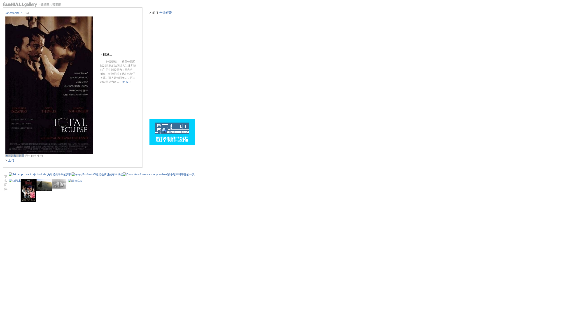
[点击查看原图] (49, 152)
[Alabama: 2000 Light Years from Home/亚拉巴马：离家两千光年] (44, 189)
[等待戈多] (75, 180)
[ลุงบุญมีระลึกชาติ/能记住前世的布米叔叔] (97, 174)
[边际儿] (15, 180)
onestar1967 (14, 13)
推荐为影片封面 (14, 155)
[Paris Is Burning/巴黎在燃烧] (28, 201)
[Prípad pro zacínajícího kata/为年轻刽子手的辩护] (40, 174)
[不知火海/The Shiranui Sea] (60, 189)
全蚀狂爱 (165, 12)
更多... (126, 82)
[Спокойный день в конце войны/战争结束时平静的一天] (159, 174)
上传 (11, 160)
